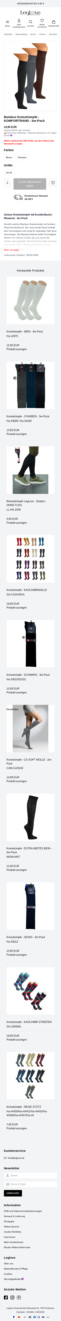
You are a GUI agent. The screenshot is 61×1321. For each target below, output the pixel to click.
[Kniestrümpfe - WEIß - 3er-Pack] (30, 303)
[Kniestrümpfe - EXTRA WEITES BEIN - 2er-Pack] (30, 820)
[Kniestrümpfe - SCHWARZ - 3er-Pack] (30, 646)
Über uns (8, 1263)
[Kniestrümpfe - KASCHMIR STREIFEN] (30, 993)
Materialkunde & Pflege (16, 1268)
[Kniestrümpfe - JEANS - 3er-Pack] (30, 908)
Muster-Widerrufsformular (17, 1247)
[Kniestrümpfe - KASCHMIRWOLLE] (30, 561)
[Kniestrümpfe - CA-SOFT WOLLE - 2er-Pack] (30, 731)
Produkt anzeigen (17, 349)
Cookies (8, 1274)
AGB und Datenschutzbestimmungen (23, 1211)
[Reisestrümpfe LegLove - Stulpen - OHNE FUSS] (30, 472)
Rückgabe (9, 1221)
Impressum (9, 1237)
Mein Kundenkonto (13, 1242)
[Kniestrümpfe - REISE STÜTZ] (30, 1078)
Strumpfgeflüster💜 (14, 1279)
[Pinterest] (19, 1297)
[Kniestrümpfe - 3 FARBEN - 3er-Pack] (30, 388)
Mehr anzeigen (11, 250)
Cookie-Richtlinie (12, 1231)
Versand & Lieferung (14, 1216)
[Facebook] (6, 1297)
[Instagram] (12, 1297)
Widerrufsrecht (11, 1226)
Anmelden (13, 1193)
